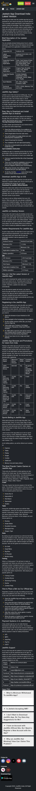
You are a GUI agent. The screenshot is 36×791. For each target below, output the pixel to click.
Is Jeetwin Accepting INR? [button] (17, 709)
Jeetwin (18, 172)
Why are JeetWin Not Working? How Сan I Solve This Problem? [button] (17, 741)
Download (20, 3)
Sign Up (28, 3)
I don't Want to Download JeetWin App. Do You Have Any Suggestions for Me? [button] (16, 717)
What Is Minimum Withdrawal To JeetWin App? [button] (17, 694)
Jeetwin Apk (20, 9)
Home (12, 9)
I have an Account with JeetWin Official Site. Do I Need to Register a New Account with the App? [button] (18, 729)
